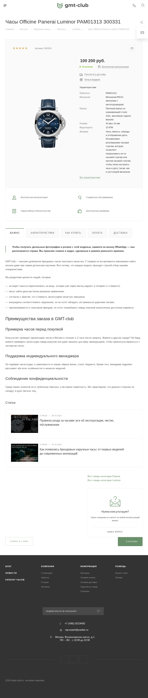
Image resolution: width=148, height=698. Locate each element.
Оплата (97, 233)
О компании (46, 573)
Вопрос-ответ (121, 573)
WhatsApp (83, 659)
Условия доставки (88, 582)
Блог (8, 566)
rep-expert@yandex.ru (76, 629)
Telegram (74, 659)
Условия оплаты (87, 577)
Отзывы (45, 582)
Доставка (120, 233)
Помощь (120, 566)
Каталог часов (14, 580)
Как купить (73, 233)
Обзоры (119, 577)
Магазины (85, 573)
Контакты (45, 587)
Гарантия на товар (88, 587)
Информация (88, 566)
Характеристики (42, 233)
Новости (11, 573)
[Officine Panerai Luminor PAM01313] (49, 123)
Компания (47, 566)
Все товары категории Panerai (104, 476)
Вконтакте (65, 659)
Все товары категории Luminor (104, 480)
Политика (84, 591)
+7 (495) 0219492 (75, 623)
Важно (14, 233)
